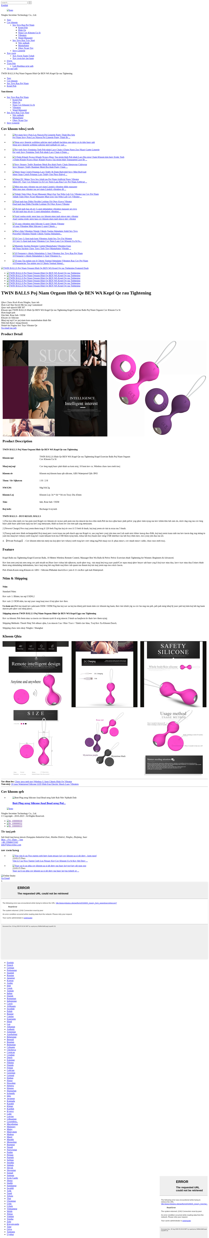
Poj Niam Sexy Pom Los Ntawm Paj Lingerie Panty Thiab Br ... (41, 137)
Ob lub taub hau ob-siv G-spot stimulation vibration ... (37, 211)
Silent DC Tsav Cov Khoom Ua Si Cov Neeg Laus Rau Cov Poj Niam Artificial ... (50, 182)
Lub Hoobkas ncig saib (23, 66)
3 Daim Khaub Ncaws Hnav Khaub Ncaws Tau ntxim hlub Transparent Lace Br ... (50, 159)
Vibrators (22, 35)
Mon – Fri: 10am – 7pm (12, 839)
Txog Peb (11, 63)
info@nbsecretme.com (11, 845)
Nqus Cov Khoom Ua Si (29, 32)
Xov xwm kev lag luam (23, 58)
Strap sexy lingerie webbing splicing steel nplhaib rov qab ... (40, 145)
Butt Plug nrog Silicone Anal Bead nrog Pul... (39, 803)
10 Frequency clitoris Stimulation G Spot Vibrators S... (37, 256)
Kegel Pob (23, 27)
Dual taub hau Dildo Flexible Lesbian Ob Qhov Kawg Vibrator (41, 204)
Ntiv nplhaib (23, 43)
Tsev (9, 20)
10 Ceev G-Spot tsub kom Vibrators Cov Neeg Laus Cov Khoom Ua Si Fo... (47, 241)
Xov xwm (11, 53)
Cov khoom (12, 22)
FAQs (9, 61)
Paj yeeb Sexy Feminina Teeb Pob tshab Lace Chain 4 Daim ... (41, 152)
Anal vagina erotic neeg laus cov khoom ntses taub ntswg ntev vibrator (44, 219)
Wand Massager (25, 38)
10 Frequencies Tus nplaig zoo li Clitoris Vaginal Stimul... (38, 263)
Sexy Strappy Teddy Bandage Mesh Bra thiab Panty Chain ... (40, 167)
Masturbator (23, 45)
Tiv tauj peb (12, 68)
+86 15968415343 (9, 842)
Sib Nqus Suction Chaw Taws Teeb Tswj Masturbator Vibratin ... (42, 248)
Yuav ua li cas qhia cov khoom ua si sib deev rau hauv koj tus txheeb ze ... (46, 871)
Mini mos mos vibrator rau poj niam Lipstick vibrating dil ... (39, 189)
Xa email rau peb (8, 328)
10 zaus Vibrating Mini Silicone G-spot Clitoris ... (35, 226)
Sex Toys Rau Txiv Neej (24, 40)
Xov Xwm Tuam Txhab (23, 56)
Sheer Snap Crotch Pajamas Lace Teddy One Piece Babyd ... (40, 174)
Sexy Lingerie (19, 50)
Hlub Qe (22, 30)
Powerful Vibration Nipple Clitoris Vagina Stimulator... (37, 233)
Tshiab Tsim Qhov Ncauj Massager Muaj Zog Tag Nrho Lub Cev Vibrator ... (47, 196)
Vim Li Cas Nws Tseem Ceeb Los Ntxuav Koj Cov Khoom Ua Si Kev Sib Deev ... (50, 861)
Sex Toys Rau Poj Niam (23, 25)
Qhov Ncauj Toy (25, 48)
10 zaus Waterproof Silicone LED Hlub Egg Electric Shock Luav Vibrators (45, 784)
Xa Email (5, 878)
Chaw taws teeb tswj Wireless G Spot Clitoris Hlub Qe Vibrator (43, 781)
